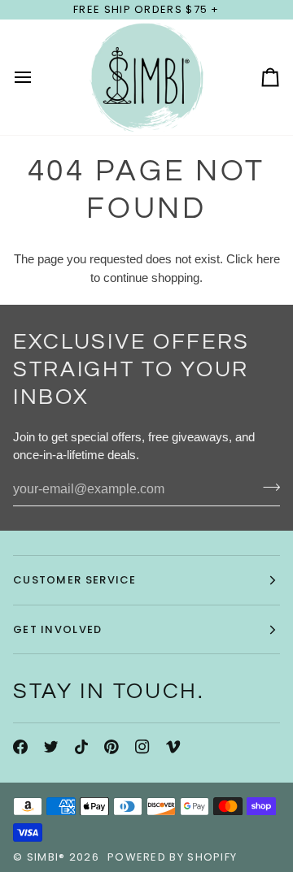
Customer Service (75, 580)
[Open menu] (37, 77)
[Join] (266, 488)
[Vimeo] (173, 747)
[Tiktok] (81, 747)
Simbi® (46, 857)
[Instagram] (142, 747)
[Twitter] (51, 747)
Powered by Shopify (172, 857)
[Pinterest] (111, 747)
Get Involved (58, 629)
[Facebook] (20, 747)
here (268, 259)
